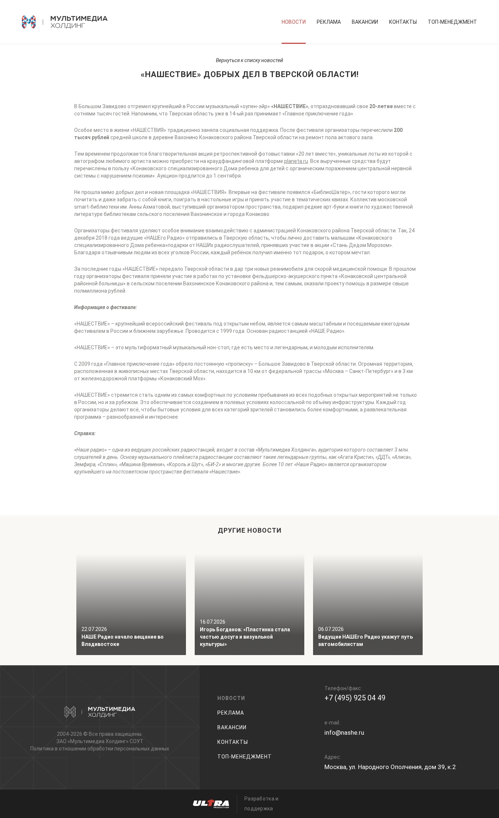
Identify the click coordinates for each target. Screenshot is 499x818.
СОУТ (137, 741)
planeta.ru (296, 161)
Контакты (403, 22)
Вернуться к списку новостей (249, 60)
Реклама (329, 22)
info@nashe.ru (344, 732)
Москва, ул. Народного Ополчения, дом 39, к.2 (390, 767)
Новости (294, 22)
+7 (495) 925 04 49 (354, 697)
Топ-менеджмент (452, 22)
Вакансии (365, 22)
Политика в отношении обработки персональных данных (99, 749)
